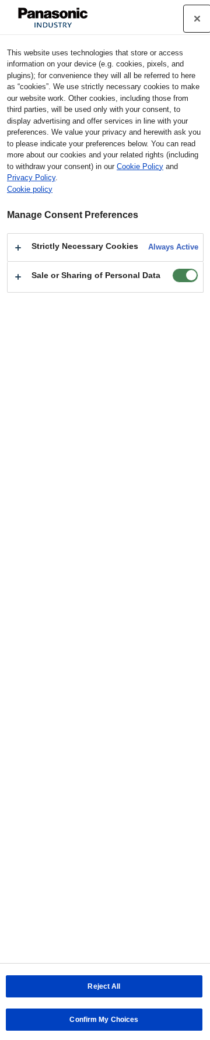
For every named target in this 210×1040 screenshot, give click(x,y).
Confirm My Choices (103, 1020)
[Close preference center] (197, 18)
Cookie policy (29, 189)
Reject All (104, 986)
